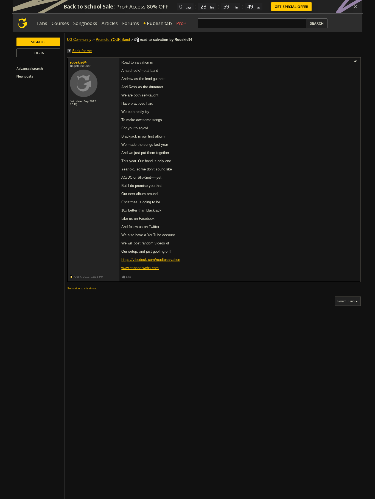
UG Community (79, 40)
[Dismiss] (355, 6)
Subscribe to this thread (82, 288)
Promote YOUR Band (113, 40)
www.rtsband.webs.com (140, 268)
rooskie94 (78, 62)
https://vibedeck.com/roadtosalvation (150, 260)
